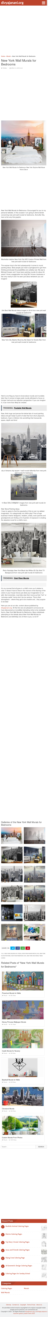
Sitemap (8, 1305)
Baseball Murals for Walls (11, 1080)
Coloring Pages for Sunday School (18, 1274)
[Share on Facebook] (17, 948)
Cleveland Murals (8, 1108)
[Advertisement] (24, 31)
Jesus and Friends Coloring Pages (18, 1250)
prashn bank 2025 (29, 1313)
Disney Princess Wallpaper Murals (14, 1022)
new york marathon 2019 (18, 956)
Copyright (23, 1305)
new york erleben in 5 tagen (12, 953)
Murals (5, 68)
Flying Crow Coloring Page (15, 1258)
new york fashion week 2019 (30, 953)
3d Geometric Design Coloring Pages (19, 1266)
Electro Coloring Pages (14, 1234)
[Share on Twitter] (12, 948)
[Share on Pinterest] (27, 948)
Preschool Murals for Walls (11, 993)
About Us (39, 1305)
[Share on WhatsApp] (22, 948)
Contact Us (15, 1305)
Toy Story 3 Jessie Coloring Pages (17, 1242)
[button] (43, 2)
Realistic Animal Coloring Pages (17, 1226)
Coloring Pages (6, 1288)
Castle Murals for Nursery (11, 1051)
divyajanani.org (12, 3)
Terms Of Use (31, 1305)
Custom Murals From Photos (12, 1137)
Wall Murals (5, 1293)
